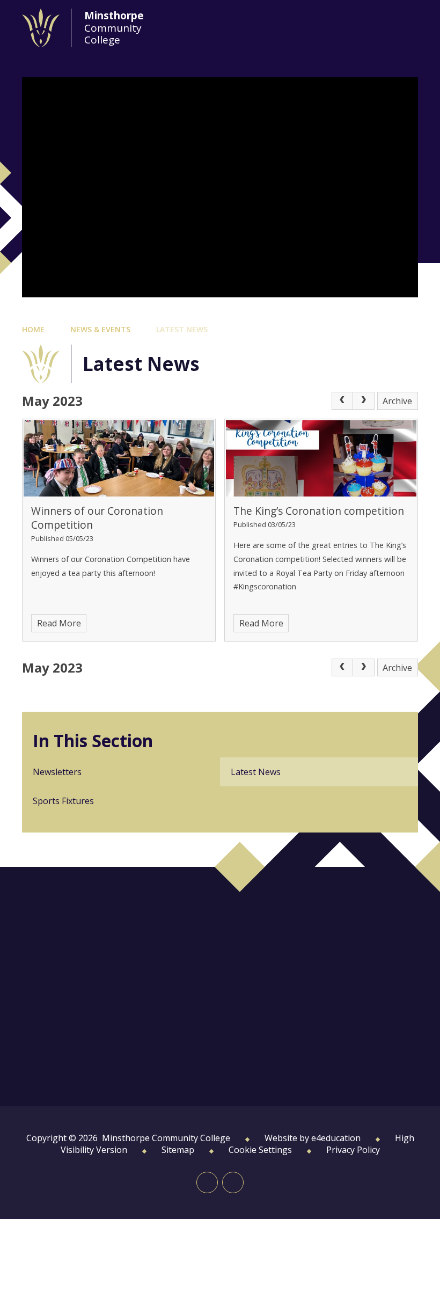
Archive (397, 401)
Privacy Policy (353, 1150)
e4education (336, 1138)
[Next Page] (364, 401)
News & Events (100, 329)
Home (33, 329)
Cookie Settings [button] (260, 1150)
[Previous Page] (342, 401)
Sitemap (178, 1150)
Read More (59, 623)
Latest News (182, 329)
